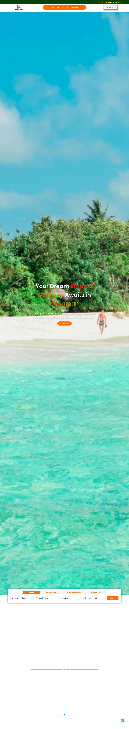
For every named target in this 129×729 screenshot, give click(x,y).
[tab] (31, 592)
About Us (65, 7)
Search (112, 598)
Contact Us (75, 7)
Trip (57, 7)
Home (52, 7)
